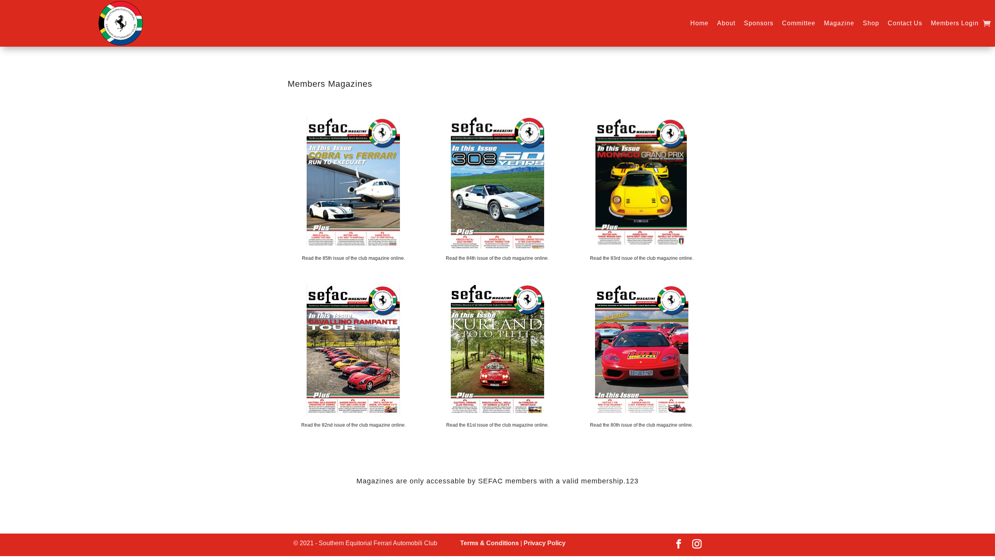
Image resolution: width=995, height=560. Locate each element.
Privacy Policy (545, 543)
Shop (871, 23)
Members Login (955, 23)
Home (699, 23)
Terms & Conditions (489, 543)
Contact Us (905, 23)
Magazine (839, 23)
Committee (798, 23)
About (726, 23)
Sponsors (758, 23)
